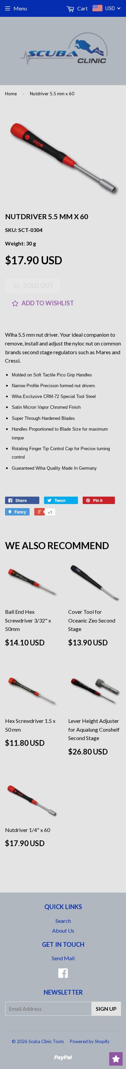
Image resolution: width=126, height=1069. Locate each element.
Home (11, 93)
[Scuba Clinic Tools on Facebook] (63, 975)
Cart (82, 8)
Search (63, 920)
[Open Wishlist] (116, 1059)
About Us (63, 930)
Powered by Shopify (90, 1041)
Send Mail (63, 958)
